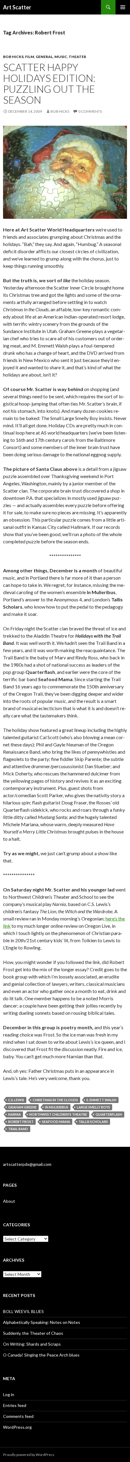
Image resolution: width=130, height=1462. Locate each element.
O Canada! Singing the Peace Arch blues (41, 1354)
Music (60, 56)
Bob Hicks (13, 56)
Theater (77, 56)
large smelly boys (93, 1107)
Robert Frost (21, 1122)
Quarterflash (109, 1114)
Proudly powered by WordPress (28, 1454)
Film (29, 56)
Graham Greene (22, 1107)
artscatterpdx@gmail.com (27, 1164)
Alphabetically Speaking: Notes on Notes (41, 1322)
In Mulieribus (56, 1107)
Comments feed (18, 1416)
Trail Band (18, 1129)
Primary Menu (122, 7)
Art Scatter (17, 7)
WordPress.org (17, 1427)
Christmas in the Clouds (55, 1100)
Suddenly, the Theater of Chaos (33, 1333)
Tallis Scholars (93, 1122)
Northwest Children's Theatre (58, 1114)
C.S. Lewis (16, 1100)
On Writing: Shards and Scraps (32, 1344)
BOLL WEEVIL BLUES (23, 1311)
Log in (8, 1394)
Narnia (14, 1114)
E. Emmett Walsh (101, 1100)
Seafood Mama (56, 1122)
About (9, 1201)
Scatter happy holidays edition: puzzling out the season (49, 83)
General (44, 56)
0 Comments (90, 111)
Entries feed (14, 1405)
